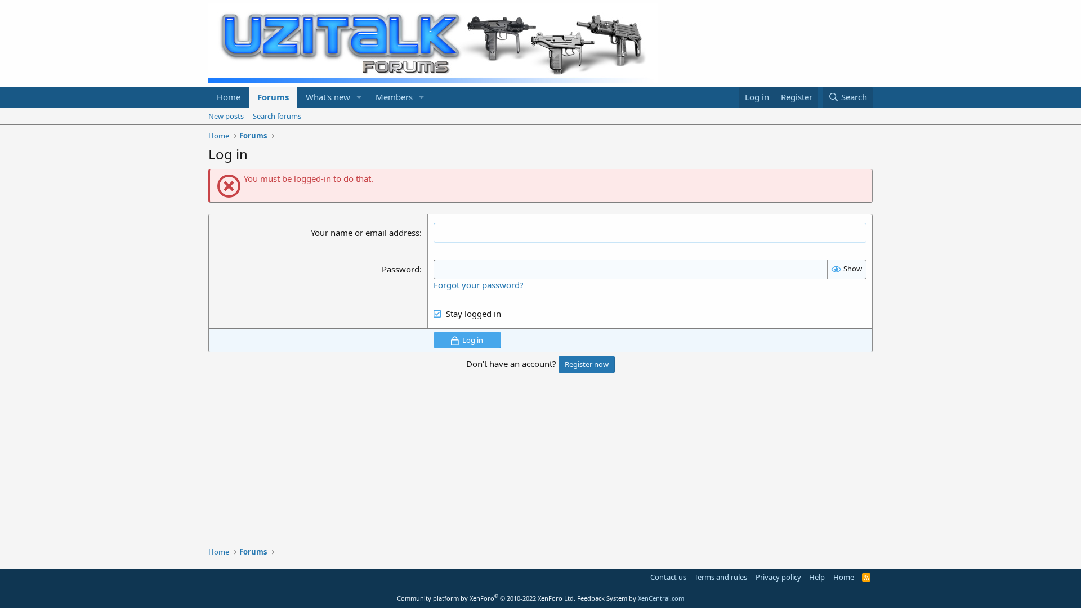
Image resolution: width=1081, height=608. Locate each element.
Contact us (668, 577)
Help (817, 577)
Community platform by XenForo (486, 598)
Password (400, 269)
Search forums (277, 116)
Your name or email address (365, 232)
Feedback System (602, 598)
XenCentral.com (661, 598)
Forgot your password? (479, 284)
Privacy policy (778, 577)
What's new (328, 96)
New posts (226, 116)
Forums (273, 96)
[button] (359, 97)
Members (394, 96)
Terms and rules (720, 577)
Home (228, 96)
